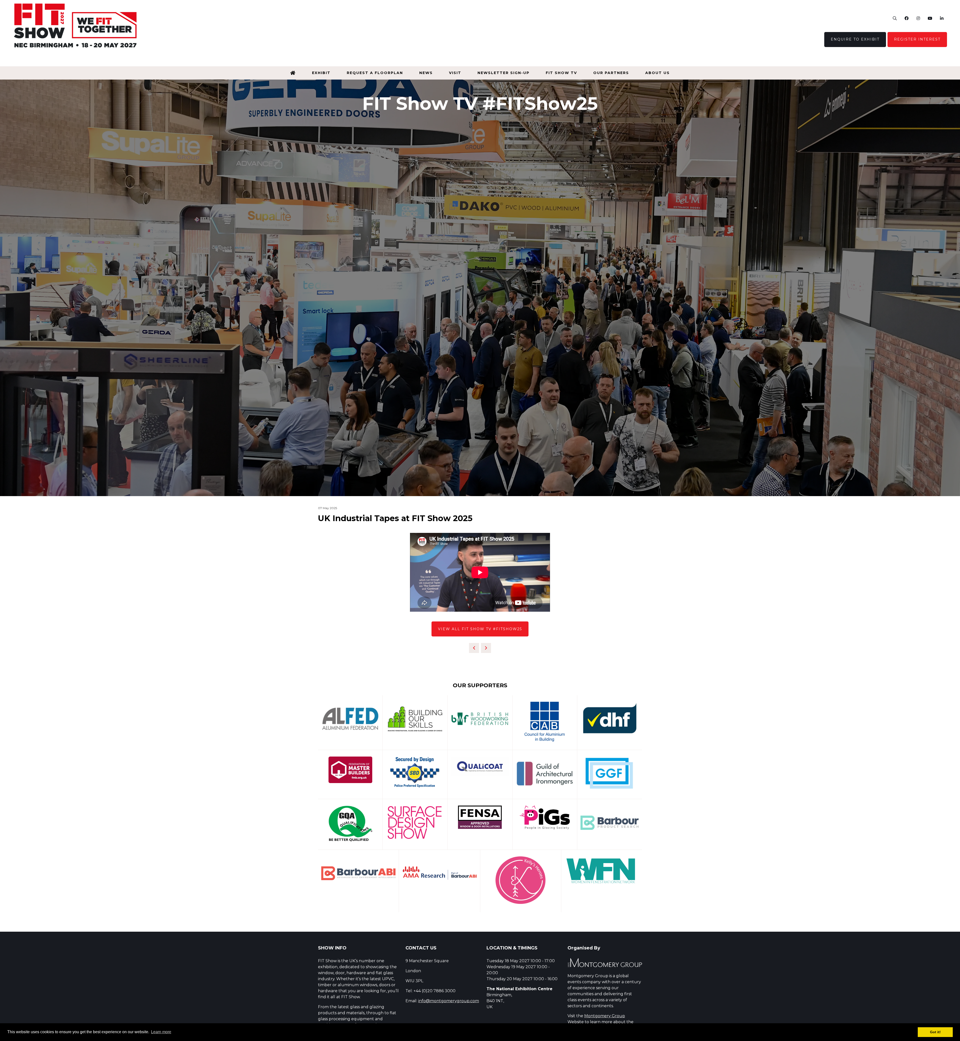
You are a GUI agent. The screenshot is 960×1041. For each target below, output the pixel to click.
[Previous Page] (474, 648)
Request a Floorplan (375, 73)
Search (894, 18)
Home (293, 73)
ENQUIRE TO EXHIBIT (855, 39)
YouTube (929, 18)
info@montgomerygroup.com (448, 1000)
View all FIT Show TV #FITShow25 (480, 629)
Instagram (918, 18)
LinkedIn (941, 18)
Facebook (906, 18)
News (426, 73)
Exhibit (321, 73)
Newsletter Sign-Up (504, 73)
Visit (455, 73)
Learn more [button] (161, 1032)
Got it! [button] (935, 1032)
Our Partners (611, 73)
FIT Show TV (561, 73)
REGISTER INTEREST (917, 39)
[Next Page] (486, 648)
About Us (657, 73)
